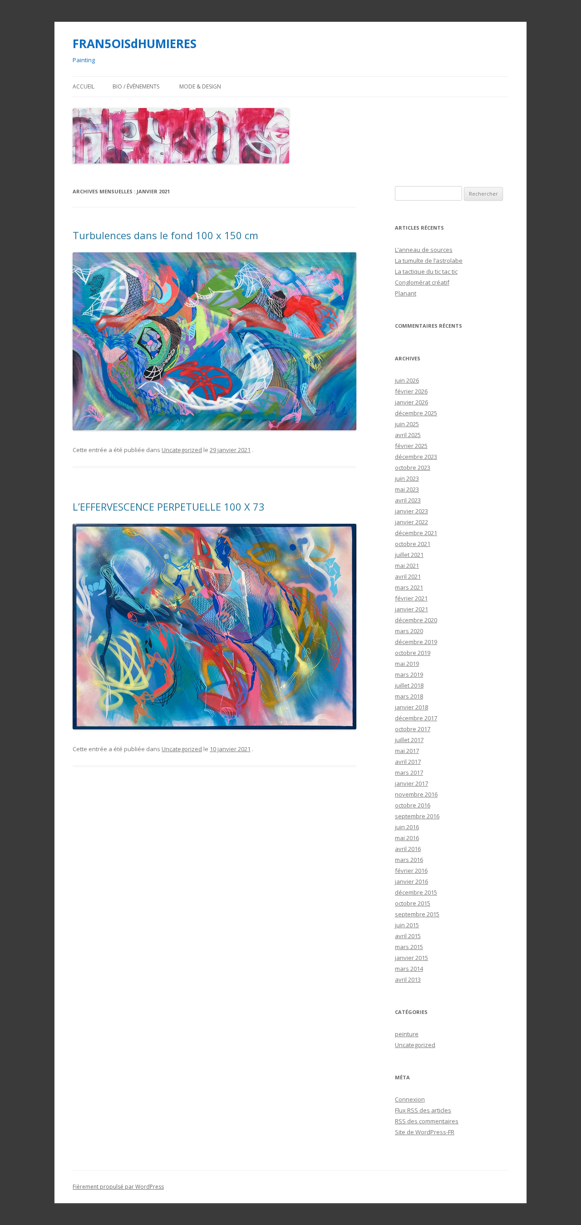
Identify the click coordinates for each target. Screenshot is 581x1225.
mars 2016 (409, 860)
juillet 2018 (409, 685)
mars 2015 (409, 947)
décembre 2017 (416, 718)
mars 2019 (409, 674)
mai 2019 (407, 663)
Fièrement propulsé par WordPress (118, 1187)
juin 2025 (407, 424)
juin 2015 (407, 925)
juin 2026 (407, 380)
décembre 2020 (416, 620)
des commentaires (426, 1121)
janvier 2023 (411, 511)
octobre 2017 (412, 729)
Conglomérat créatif (422, 282)
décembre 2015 (416, 892)
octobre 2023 (412, 467)
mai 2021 (407, 565)
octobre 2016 (412, 805)
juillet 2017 (409, 740)
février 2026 (411, 391)
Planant (405, 293)
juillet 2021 (409, 555)
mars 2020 (409, 631)
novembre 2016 (416, 794)
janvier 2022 (411, 522)
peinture (407, 1034)
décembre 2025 (416, 413)
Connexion (410, 1099)
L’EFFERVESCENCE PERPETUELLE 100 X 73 (169, 506)
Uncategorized (182, 450)
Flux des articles (423, 1110)
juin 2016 (407, 827)
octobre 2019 (412, 653)
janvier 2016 (411, 881)
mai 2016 (407, 838)
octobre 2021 (412, 544)
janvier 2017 (411, 783)
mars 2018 (409, 696)
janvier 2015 (411, 958)
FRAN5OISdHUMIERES (135, 43)
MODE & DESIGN (200, 86)
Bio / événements (136, 86)
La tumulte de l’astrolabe (429, 260)
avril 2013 (408, 979)
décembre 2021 (416, 533)
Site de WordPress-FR (424, 1132)
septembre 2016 (417, 816)
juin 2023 (407, 478)
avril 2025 (408, 435)
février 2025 (411, 446)
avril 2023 (408, 500)
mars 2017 (409, 772)
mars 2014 (409, 968)
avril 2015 (408, 936)
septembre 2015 (417, 914)
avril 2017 (408, 762)
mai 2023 (407, 489)
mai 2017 (407, 751)
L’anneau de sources (424, 250)
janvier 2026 (411, 402)
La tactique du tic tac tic (426, 271)
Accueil (83, 86)
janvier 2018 (411, 707)
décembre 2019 (416, 642)
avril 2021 (408, 576)
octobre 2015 (412, 903)
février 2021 (411, 598)
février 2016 (411, 870)
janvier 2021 (411, 609)
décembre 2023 (416, 457)
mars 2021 (409, 587)
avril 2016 (408, 849)
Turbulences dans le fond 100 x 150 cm (165, 235)
